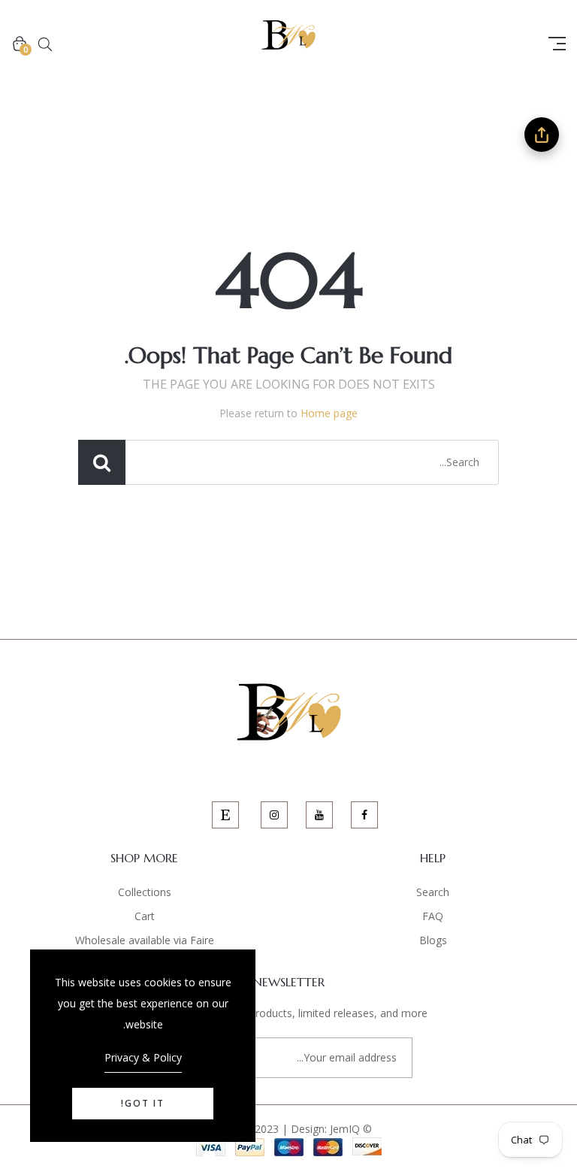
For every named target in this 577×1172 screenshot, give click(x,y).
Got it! (143, 1103)
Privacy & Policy (143, 1057)
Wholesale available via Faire (144, 940)
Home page (329, 413)
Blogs (433, 940)
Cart (144, 916)
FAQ (432, 916)
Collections (144, 892)
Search (432, 892)
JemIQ (345, 1129)
